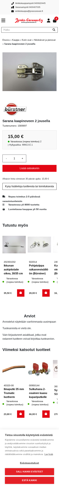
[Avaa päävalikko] (8, 20)
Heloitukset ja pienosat (45, 40)
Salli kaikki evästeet (29, 471)
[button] (20, 293)
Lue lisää (48, 454)
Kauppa (15, 40)
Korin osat (26, 40)
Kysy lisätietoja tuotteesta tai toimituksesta (29, 186)
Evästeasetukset (29, 463)
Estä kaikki (29, 480)
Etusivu (6, 40)
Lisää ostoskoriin (29, 168)
